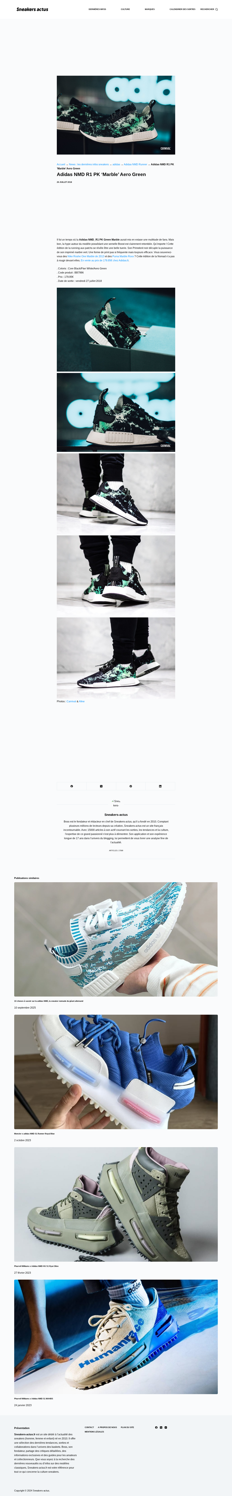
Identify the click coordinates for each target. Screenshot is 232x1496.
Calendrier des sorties (182, 9)
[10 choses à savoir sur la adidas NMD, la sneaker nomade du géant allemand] (116, 939)
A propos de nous (107, 1427)
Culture (125, 9)
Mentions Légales (94, 1432)
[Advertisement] (116, 43)
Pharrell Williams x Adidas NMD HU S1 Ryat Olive (36, 1266)
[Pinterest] (131, 786)
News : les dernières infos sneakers (89, 164)
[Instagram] (166, 1427)
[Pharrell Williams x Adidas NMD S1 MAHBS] (116, 1337)
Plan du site (127, 1427)
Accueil (61, 164)
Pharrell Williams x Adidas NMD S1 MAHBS (33, 1399)
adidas (116, 164)
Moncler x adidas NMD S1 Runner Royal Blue (34, 1134)
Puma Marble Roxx (123, 256)
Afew (82, 701)
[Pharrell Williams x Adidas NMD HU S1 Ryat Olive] (116, 1204)
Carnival (71, 701)
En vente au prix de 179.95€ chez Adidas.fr (104, 260)
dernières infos (97, 9)
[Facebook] (71, 786)
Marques (150, 9)
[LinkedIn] (160, 786)
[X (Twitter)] (101, 786)
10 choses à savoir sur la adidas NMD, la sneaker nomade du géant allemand (48, 1001)
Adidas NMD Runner (135, 164)
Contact (89, 1427)
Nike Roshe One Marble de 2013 (86, 256)
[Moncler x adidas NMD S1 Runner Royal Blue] (116, 1072)
